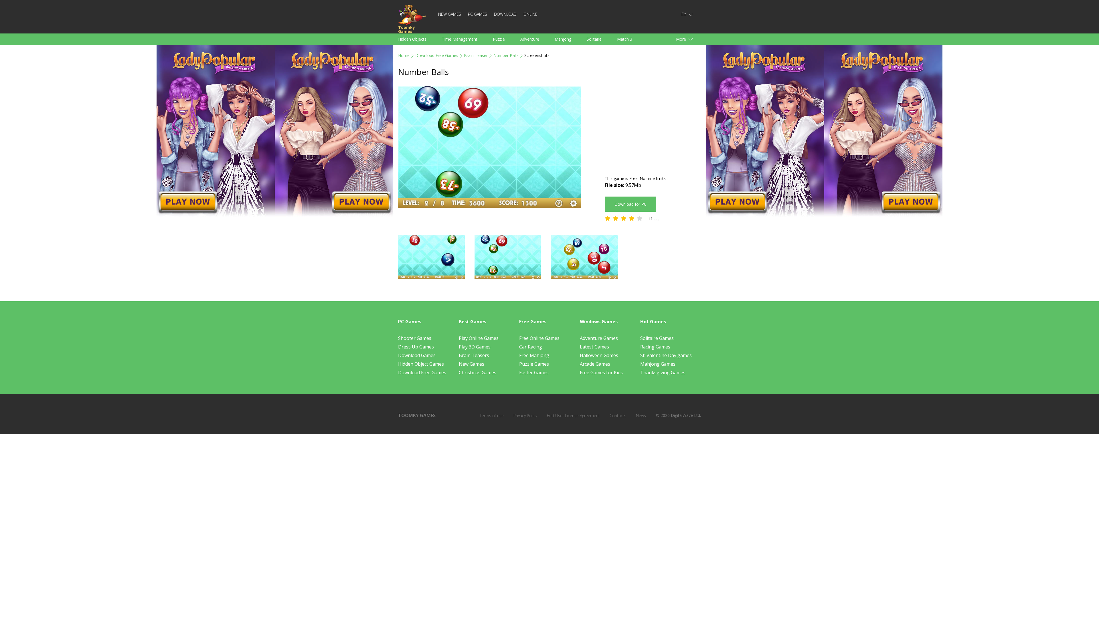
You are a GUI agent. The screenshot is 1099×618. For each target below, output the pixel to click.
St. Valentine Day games (666, 355)
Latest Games (594, 347)
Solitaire (594, 39)
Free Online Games (539, 338)
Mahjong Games (657, 364)
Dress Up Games (416, 347)
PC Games (477, 14)
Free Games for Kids (601, 372)
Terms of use (492, 415)
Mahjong (563, 39)
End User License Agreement (573, 415)
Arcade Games (595, 364)
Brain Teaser (476, 55)
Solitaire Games (657, 338)
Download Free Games (436, 55)
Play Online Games (479, 338)
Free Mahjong (534, 355)
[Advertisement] (653, 126)
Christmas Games (477, 372)
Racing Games (655, 347)
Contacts (618, 415)
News (641, 415)
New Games (449, 14)
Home (404, 55)
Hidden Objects (412, 39)
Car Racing (530, 347)
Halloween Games (599, 355)
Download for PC (630, 204)
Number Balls (506, 55)
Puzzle (499, 39)
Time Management (459, 39)
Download (505, 14)
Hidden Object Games (421, 364)
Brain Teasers (474, 355)
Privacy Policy (525, 415)
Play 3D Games (475, 347)
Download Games (417, 355)
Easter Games (534, 372)
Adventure (529, 39)
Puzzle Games (534, 364)
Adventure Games (599, 338)
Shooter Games (414, 338)
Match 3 (624, 39)
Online (530, 14)
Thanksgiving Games (662, 372)
